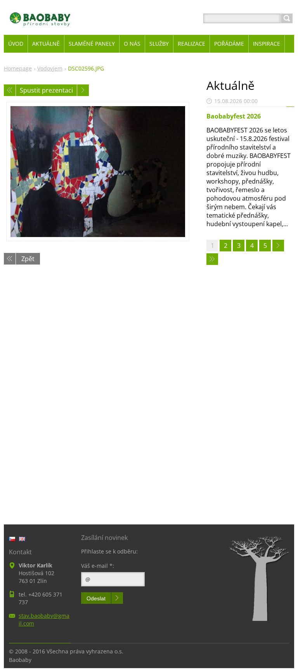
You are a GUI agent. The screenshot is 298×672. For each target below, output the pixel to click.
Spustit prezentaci (46, 90)
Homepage (18, 68)
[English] (22, 539)
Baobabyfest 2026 (233, 116)
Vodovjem (49, 68)
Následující (83, 90)
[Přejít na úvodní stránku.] (40, 28)
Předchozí (10, 90)
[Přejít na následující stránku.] (278, 245)
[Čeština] (12, 539)
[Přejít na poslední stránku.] (212, 259)
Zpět (28, 258)
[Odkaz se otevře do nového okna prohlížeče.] (97, 171)
